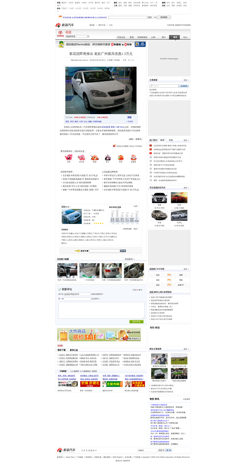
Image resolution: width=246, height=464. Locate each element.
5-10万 (71, 8)
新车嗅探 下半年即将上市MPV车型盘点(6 (122, 179)
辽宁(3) (106, 237)
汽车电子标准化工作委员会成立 (166, 173)
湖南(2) (83, 237)
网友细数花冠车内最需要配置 (162, 310)
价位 (58, 8)
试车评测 (136, 3)
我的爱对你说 (134, 358)
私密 (87, 361)
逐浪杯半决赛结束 (159, 366)
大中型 (90, 3)
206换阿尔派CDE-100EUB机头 (162, 385)
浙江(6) (110, 240)
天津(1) (99, 240)
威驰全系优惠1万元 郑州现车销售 (118, 186)
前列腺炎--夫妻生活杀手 (89, 376)
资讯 (175, 37)
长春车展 (170, 25)
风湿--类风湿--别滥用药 (89, 379)
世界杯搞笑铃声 (115, 355)
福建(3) (84, 233)
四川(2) (93, 240)
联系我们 (89, 457)
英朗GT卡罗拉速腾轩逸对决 (175, 96)
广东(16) (96, 233)
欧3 (93, 220)
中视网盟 (63, 371)
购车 (115, 3)
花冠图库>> (130, 259)
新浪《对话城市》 (87, 391)
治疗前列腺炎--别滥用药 (134, 376)
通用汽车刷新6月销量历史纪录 (165, 169)
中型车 (84, 3)
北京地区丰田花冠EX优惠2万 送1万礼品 (80, 175)
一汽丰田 (129, 122)
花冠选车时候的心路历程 (160, 300)
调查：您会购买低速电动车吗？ (166, 180)
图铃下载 (62, 350)
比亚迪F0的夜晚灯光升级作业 (162, 392)
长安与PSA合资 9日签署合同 (176, 93)
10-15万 (78, 8)
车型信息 (121, 37)
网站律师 (106, 457)
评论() (132, 146)
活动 (185, 6)
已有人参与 (137, 290)
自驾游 (179, 6)
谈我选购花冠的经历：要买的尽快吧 (164, 304)
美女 (118, 361)
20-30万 (93, 8)
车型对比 (136, 6)
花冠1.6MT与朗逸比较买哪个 (162, 297)
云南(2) (105, 240)
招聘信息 (98, 457)
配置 (132, 37)
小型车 (70, 3)
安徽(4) (71, 233)
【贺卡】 (105, 358)
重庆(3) (64, 243)
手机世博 (112, 361)
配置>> (68, 207)
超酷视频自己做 (72, 365)
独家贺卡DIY (114, 358)
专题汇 (179, 3)
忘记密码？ (95, 299)
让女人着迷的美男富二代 (89, 355)
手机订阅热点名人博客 (88, 365)
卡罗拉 (179, 223)
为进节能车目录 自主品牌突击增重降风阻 (169, 177)
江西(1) (100, 237)
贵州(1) (108, 233)
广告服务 (80, 457)
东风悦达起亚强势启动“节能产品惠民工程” (170, 149)
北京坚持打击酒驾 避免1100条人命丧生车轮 (170, 146)
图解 (90, 122)
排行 (173, 3)
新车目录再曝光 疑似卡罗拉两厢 (118, 183)
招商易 (94, 371)
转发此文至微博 (122, 146)
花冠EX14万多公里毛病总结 (161, 316)
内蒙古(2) (113, 237)
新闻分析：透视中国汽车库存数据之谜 (168, 153)
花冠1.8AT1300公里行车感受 (161, 319)
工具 (115, 6)
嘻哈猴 (82, 361)
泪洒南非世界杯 (72, 361)
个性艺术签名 (129, 365)
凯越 (159, 205)
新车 (120, 3)
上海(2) (87, 240)
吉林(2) (89, 237)
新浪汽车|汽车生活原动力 (89, 450)
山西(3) (75, 240)
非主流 (137, 361)
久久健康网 (74, 371)
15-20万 (85, 8)
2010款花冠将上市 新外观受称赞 (77, 183)
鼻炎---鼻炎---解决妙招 (66, 376)
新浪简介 (60, 457)
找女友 (126, 358)
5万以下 (64, 8)
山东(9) (70, 240)
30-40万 (100, 8)
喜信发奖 (137, 365)
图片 (164, 37)
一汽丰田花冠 (89, 280)
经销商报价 (142, 37)
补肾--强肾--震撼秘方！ (111, 376)
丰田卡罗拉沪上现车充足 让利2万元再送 (121, 175)
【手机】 (62, 358)
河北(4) (114, 233)
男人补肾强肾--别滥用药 (67, 379)
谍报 (125, 3)
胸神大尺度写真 (72, 355)
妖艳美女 (127, 361)
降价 (130, 3)
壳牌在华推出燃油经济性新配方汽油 (167, 157)
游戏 (132, 361)
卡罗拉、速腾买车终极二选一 (162, 307)
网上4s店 (145, 3)
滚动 (185, 3)
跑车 (103, 3)
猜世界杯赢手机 (72, 358)
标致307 (181, 285)
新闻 (163, 3)
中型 (94, 217)
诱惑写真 (93, 361)
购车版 (92, 25)
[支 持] (68, 157)
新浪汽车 (64, 25)
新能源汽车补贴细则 (183, 25)
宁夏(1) (64, 240)
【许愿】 (105, 365)
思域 (179, 205)
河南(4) (64, 237)
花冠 (68, 32)
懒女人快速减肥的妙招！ (134, 379)
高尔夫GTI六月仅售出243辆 (161, 389)
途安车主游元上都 (179, 366)
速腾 (181, 275)
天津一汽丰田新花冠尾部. (111, 280)
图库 (120, 6)
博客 (173, 6)
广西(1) (102, 233)
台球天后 (93, 358)
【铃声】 (105, 355)
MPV (59, 6)
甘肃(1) (90, 233)
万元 (98, 210)
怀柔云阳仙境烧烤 (179, 381)
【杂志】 (62, 355)
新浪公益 (74, 350)
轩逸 (159, 223)
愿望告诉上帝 (114, 365)
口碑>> (136, 206)
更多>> (136, 229)
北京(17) (78, 233)
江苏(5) (95, 237)
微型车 (64, 3)
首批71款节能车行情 (157, 96)
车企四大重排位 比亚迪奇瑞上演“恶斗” (168, 161)
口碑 (125, 6)
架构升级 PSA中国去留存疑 (164, 165)
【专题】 (62, 365)
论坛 (168, 6)
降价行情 (102, 25)
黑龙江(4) (70, 237)
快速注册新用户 (97, 294)
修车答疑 (153, 6)
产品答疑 (137, 457)
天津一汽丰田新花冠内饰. (67, 280)
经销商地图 (97, 122)
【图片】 (62, 361)
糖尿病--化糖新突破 (110, 379)
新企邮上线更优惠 (131, 391)
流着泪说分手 (136, 355)
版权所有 (126, 461)
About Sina (70, 457)
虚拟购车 (145, 6)
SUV (108, 3)
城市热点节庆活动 (64, 391)
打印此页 (138, 146)
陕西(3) (81, 240)
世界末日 (127, 355)
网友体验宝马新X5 (159, 381)
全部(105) (64, 233)
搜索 (130, 6)
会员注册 (128, 457)
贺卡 (87, 358)
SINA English (117, 457)
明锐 (181, 280)
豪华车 (97, 3)
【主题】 (105, 361)
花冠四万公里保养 (158, 313)
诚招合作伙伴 (107, 391)
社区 (163, 6)
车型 (58, 3)
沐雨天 (138, 139)
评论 (168, 3)
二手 (155, 3)
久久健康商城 (85, 371)
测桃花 (82, 358)
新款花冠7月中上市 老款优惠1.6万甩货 (80, 186)
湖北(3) (77, 237)
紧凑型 (77, 3)
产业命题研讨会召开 (157, 93)
